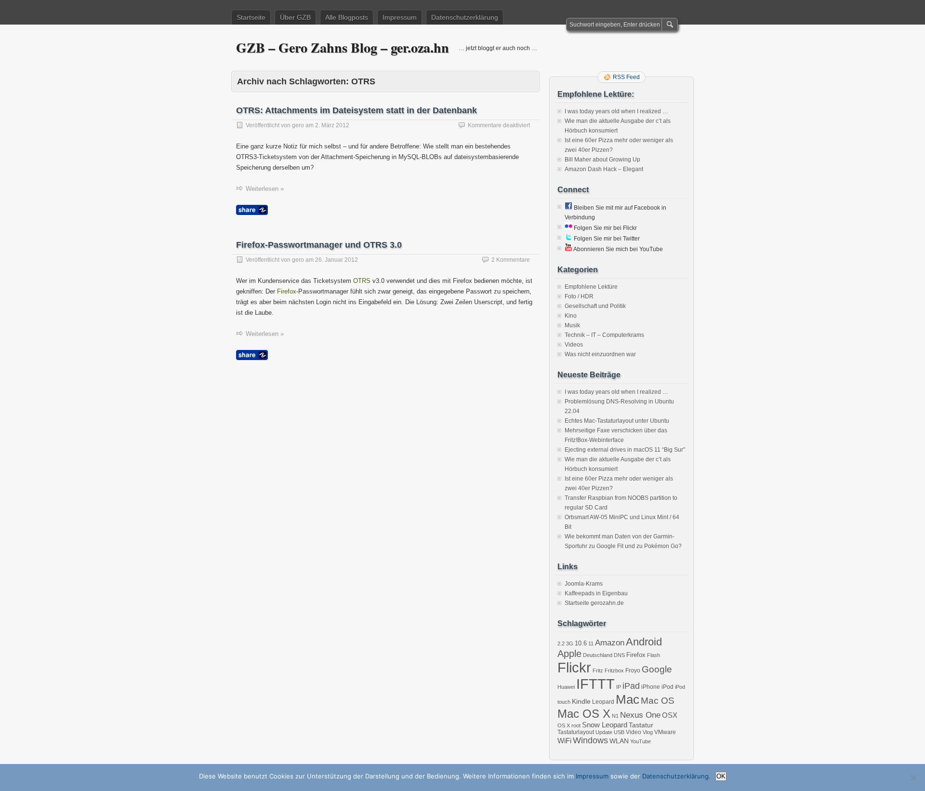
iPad (631, 686)
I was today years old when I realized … (616, 111)
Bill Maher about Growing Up (602, 159)
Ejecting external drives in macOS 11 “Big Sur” (625, 449)
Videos (574, 344)
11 (591, 643)
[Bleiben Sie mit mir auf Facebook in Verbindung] (568, 207)
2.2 (561, 643)
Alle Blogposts (346, 17)
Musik (572, 325)
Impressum (400, 17)
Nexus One (640, 715)
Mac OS (657, 701)
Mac (627, 699)
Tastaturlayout (575, 732)
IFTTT (595, 684)
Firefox (286, 291)
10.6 (581, 643)
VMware (665, 732)
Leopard (603, 701)
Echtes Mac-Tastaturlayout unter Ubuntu (617, 420)
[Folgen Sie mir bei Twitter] (568, 238)
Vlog (648, 732)
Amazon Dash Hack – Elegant (604, 169)
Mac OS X (583, 713)
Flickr (574, 667)
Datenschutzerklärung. (676, 776)
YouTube (640, 741)
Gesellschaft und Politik (595, 306)
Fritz (598, 670)
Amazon (609, 642)
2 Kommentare (510, 259)
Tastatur (641, 725)
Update (603, 732)
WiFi (564, 741)
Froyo (632, 670)
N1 (615, 716)
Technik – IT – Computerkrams (604, 335)
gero (298, 125)
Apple (569, 653)
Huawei (566, 687)
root (576, 725)
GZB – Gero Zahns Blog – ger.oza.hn (342, 47)
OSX (669, 715)
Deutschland (597, 655)
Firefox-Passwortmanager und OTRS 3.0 (319, 245)
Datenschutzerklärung (464, 17)
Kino (571, 315)
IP (618, 687)
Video (633, 732)
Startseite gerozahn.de (594, 603)
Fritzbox (614, 670)
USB (619, 732)
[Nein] (913, 777)
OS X (563, 725)
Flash (653, 655)
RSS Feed (626, 77)
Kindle (581, 701)
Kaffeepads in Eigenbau (596, 593)
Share (252, 210)
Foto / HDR (579, 296)
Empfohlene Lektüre (591, 286)
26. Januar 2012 (336, 259)
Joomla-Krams (584, 583)
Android (644, 642)
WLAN (619, 741)
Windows (590, 740)
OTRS (361, 280)
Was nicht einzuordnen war (600, 354)
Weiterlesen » (265, 188)
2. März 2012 (332, 125)
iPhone (650, 687)
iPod (667, 687)
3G (569, 643)
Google (657, 669)
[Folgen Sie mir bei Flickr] (568, 228)
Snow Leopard (604, 725)
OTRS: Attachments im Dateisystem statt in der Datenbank (356, 110)
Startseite (251, 17)
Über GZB (295, 17)
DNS (619, 655)
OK (721, 776)
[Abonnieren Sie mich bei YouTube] (568, 249)
